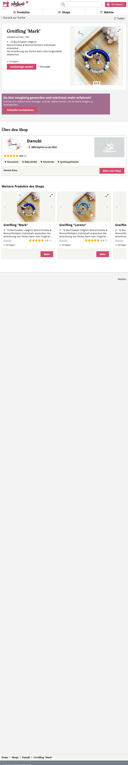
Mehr (112, 170)
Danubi (26, 757)
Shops (15, 757)
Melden (122, 279)
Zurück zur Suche (14, 17)
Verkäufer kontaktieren (20, 110)
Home (5, 757)
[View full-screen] (119, 30)
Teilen (121, 18)
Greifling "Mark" (43, 757)
